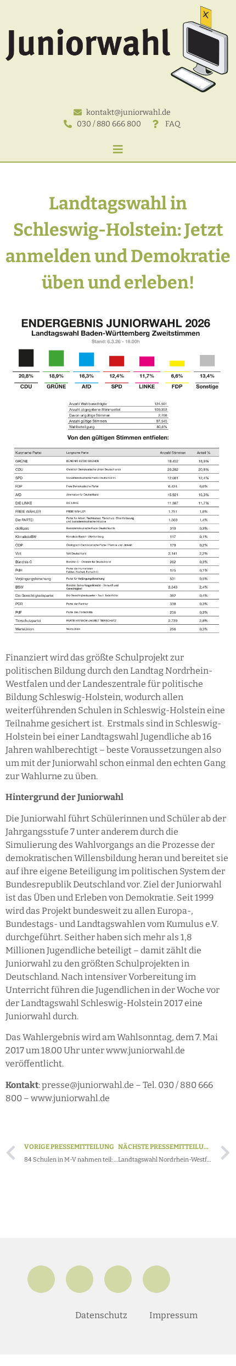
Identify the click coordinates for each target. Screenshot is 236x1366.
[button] (118, 149)
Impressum (173, 1315)
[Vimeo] (156, 1279)
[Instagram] (79, 1279)
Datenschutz (101, 1315)
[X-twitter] (118, 1279)
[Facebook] (41, 1279)
